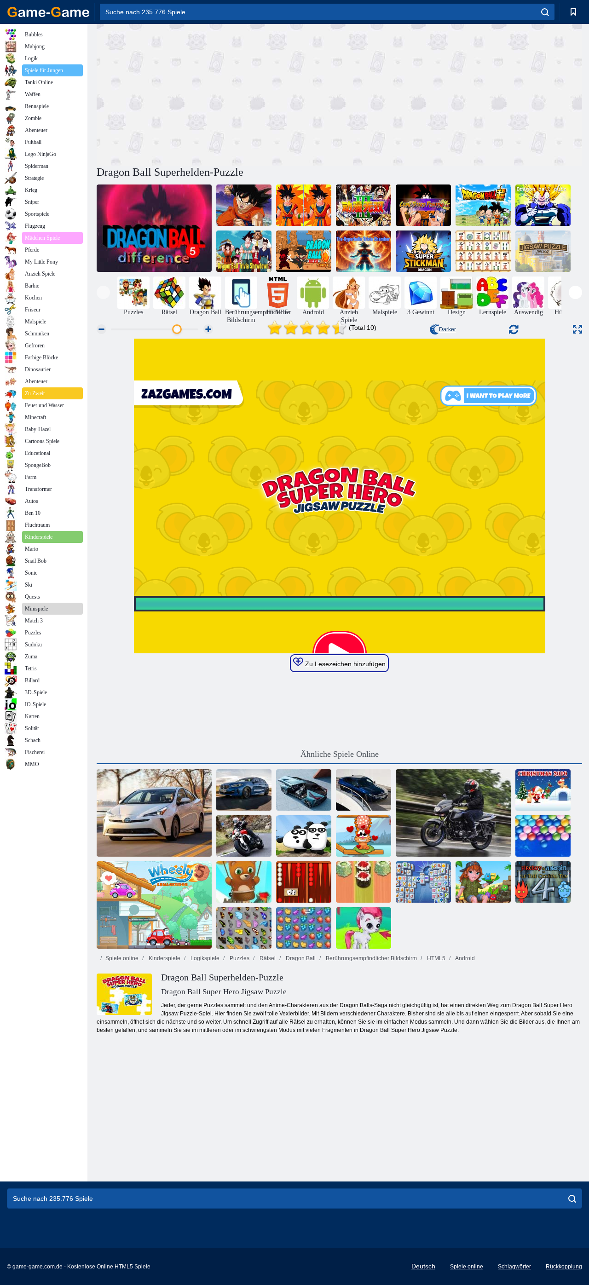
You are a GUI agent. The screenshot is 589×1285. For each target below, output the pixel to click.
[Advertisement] (218, 93)
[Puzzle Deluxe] (543, 251)
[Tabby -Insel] (483, 882)
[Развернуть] (577, 329)
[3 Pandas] (303, 836)
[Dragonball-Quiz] (543, 205)
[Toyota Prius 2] (154, 813)
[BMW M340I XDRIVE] (363, 790)
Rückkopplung (564, 1266)
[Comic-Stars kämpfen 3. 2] (363, 205)
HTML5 (435, 958)
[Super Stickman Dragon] (423, 251)
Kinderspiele (163, 958)
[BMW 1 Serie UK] (243, 790)
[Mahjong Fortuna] (423, 882)
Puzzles (238, 958)
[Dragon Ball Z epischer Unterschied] (303, 205)
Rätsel (267, 958)
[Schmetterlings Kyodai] (243, 928)
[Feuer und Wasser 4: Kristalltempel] (543, 882)
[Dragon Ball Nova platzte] (303, 251)
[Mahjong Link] (483, 251)
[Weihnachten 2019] (543, 790)
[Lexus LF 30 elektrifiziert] (303, 790)
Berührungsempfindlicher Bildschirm (370, 958)
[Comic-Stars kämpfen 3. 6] (423, 205)
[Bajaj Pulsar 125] (453, 813)
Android (464, 958)
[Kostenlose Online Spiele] (48, 12)
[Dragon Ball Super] (483, 205)
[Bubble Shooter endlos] (243, 882)
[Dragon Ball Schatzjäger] (243, 205)
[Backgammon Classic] (303, 882)
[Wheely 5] (154, 905)
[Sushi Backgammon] (363, 882)
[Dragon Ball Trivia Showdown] (243, 251)
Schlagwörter (514, 1266)
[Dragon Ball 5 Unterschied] (154, 228)
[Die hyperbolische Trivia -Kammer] (363, 251)
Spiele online (122, 958)
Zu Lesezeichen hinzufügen (344, 664)
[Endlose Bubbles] (543, 836)
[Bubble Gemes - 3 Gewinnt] (363, 928)
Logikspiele (204, 958)
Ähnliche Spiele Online (339, 754)
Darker (447, 329)
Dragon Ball (300, 958)
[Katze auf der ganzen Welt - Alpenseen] (363, 836)
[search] (545, 12)
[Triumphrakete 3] (243, 836)
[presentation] (103, 292)
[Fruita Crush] (303, 928)
